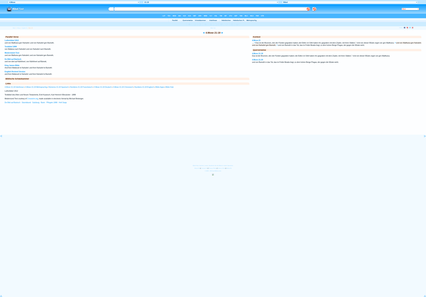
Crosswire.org (32, 99)
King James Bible (12, 65)
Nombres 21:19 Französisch (81, 87)
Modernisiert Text (12, 53)
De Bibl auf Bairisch (13, 59)
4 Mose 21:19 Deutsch (102, 87)
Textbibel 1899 (11, 47)
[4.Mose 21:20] (423, 141)
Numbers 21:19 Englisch (144, 87)
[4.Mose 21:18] (3, 141)
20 (277, 45)
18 (254, 42)
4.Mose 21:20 (257, 60)
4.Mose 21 (256, 40)
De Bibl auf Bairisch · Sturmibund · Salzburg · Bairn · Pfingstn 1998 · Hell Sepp (36, 102)
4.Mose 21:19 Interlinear (14, 87)
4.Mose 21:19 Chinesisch (123, 87)
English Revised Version (15, 72)
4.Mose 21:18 (257, 53)
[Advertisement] (213, 121)
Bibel (14, 28)
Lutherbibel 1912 (12, 40)
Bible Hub (170, 87)
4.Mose (19, 28)
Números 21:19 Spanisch (59, 87)
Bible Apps (160, 87)
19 (395, 42)
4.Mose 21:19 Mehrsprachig (36, 87)
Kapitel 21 (24, 28)
